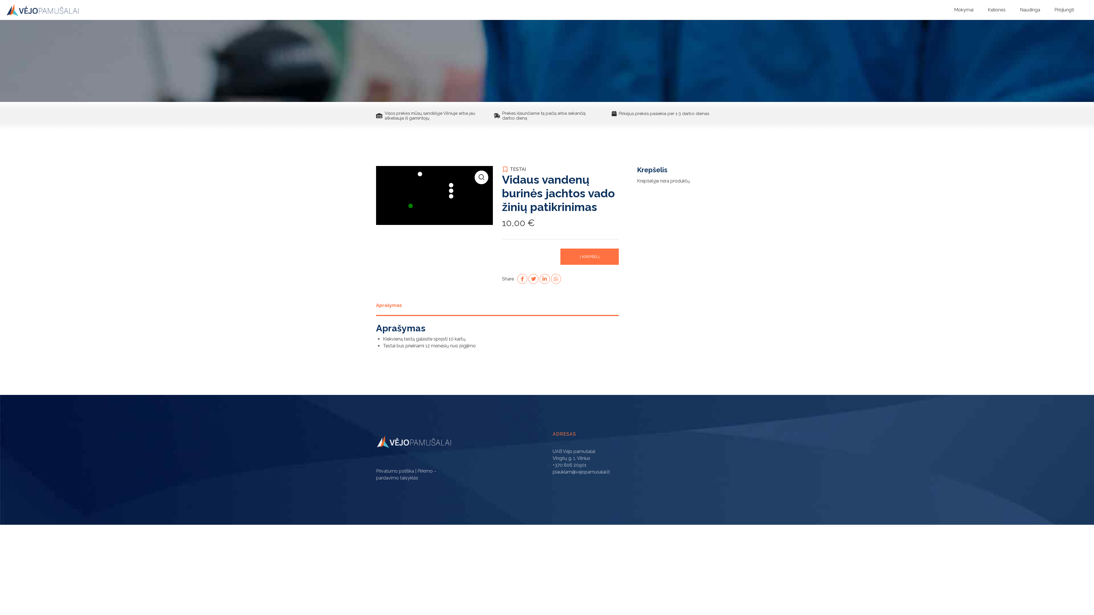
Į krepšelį (590, 257)
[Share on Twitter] (533, 279)
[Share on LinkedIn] (545, 279)
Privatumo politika (395, 471)
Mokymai (963, 10)
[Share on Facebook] (522, 279)
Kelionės (997, 10)
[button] (481, 177)
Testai (518, 169)
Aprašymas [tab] (389, 305)
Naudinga (1030, 10)
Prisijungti (1064, 10)
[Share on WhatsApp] (556, 279)
